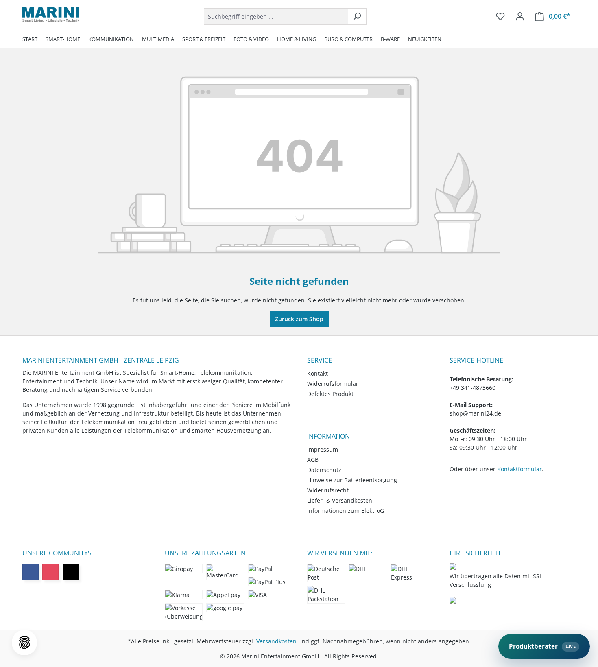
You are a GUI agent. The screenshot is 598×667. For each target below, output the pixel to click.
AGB (313, 460)
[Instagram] (50, 572)
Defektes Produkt (330, 394)
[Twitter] (71, 572)
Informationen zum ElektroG (345, 510)
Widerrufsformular (332, 383)
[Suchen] (357, 16)
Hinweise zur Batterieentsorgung (352, 480)
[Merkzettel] (500, 16)
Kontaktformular (519, 469)
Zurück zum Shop (299, 319)
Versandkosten (276, 641)
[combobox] (276, 16)
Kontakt (317, 373)
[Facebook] (30, 572)
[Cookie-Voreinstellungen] (24, 642)
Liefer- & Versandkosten (339, 500)
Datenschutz (324, 470)
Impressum (322, 449)
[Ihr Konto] (520, 16)
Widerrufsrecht (328, 490)
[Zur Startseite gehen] (50, 14)
